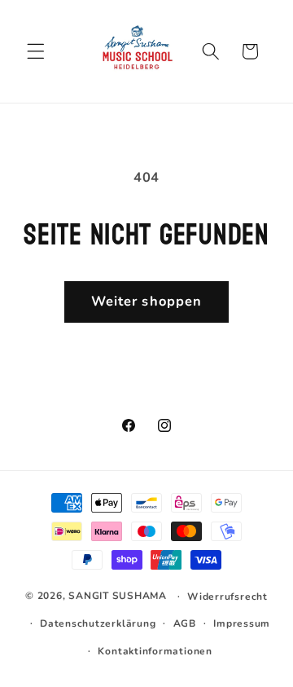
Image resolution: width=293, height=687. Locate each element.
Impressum (241, 623)
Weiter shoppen (146, 301)
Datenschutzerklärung (97, 623)
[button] (35, 51)
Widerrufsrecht (227, 596)
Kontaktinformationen (155, 651)
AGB (184, 623)
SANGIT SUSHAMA (117, 595)
